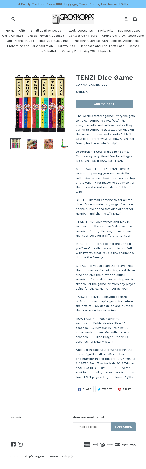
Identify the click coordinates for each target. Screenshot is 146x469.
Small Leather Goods (45, 30)
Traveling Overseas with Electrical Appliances (106, 41)
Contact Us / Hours (83, 35)
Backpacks (105, 30)
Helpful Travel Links (53, 41)
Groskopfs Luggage (32, 456)
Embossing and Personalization (30, 46)
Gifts (22, 30)
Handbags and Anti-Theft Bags (102, 46)
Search (15, 417)
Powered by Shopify (60, 456)
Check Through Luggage (46, 35)
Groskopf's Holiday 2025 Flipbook (86, 51)
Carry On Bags (12, 35)
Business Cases (129, 30)
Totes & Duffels (46, 51)
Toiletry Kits (66, 46)
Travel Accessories (79, 30)
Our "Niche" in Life (20, 41)
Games (134, 46)
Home (10, 30)
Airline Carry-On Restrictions (123, 35)
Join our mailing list (88, 417)
